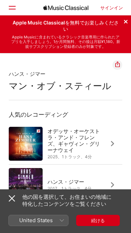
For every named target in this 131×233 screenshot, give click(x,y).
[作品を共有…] (117, 65)
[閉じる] (126, 20)
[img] (65, 7)
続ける (98, 220)
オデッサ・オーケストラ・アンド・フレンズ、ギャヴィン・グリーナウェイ (74, 140)
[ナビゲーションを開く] (12, 7)
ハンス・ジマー (27, 74)
